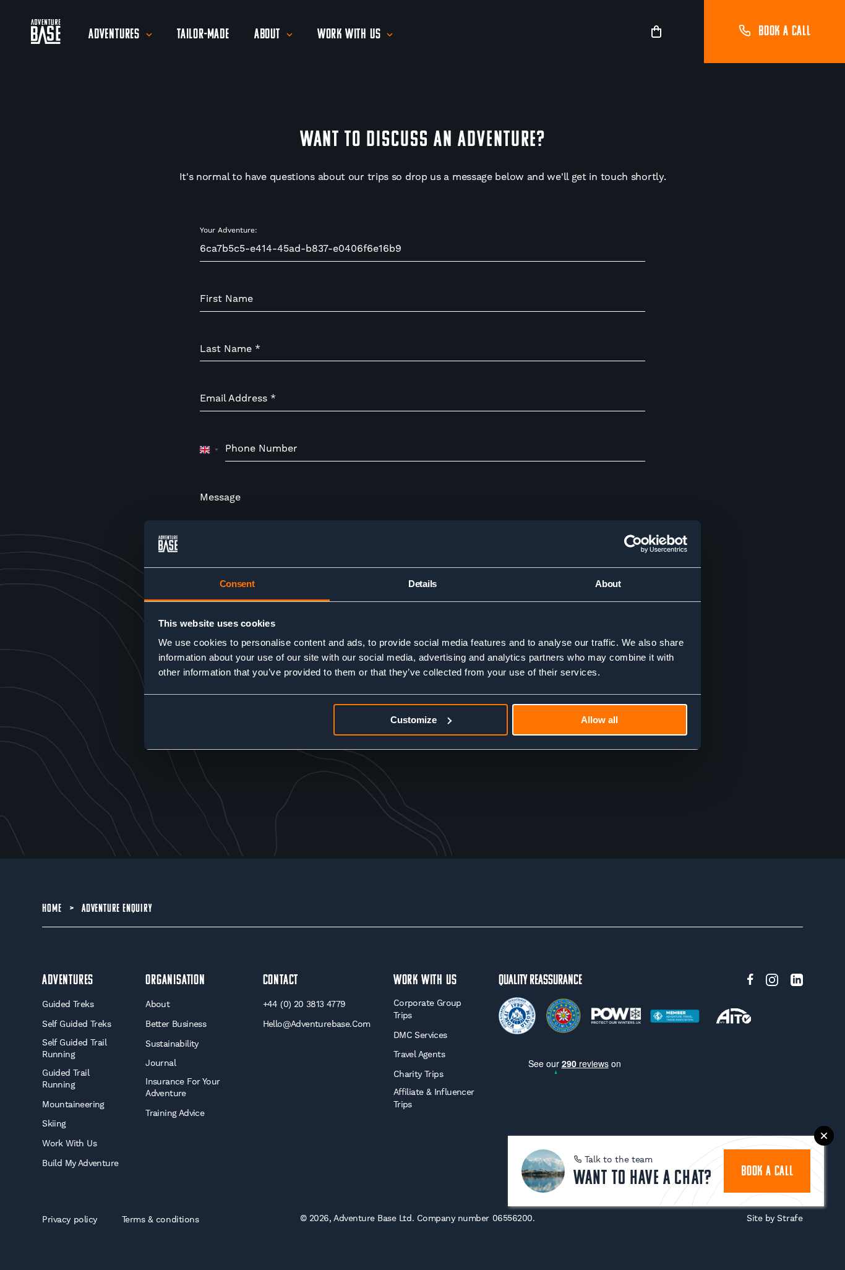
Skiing (54, 1123)
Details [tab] (422, 583)
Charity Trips (418, 1074)
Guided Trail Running (65, 1079)
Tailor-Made (203, 35)
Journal (160, 1063)
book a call (767, 1172)
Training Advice (174, 1113)
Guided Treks (67, 1004)
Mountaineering (73, 1104)
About (267, 35)
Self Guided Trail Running (74, 1048)
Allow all (599, 719)
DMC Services (420, 1035)
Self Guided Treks (76, 1024)
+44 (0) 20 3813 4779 (304, 1004)
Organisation (175, 981)
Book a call (784, 32)
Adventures (114, 35)
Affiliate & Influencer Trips (433, 1098)
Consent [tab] (237, 583)
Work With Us (349, 35)
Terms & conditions (160, 1219)
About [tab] (608, 583)
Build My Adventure (80, 1163)
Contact (281, 981)
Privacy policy (69, 1219)
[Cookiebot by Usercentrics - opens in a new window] (633, 543)
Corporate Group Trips (427, 1009)
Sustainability (172, 1044)
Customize (413, 719)
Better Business (175, 1024)
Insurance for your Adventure (182, 1087)
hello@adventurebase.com (317, 1024)
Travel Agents (419, 1054)
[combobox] (209, 449)
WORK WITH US (425, 981)
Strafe (789, 1218)
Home (51, 909)
